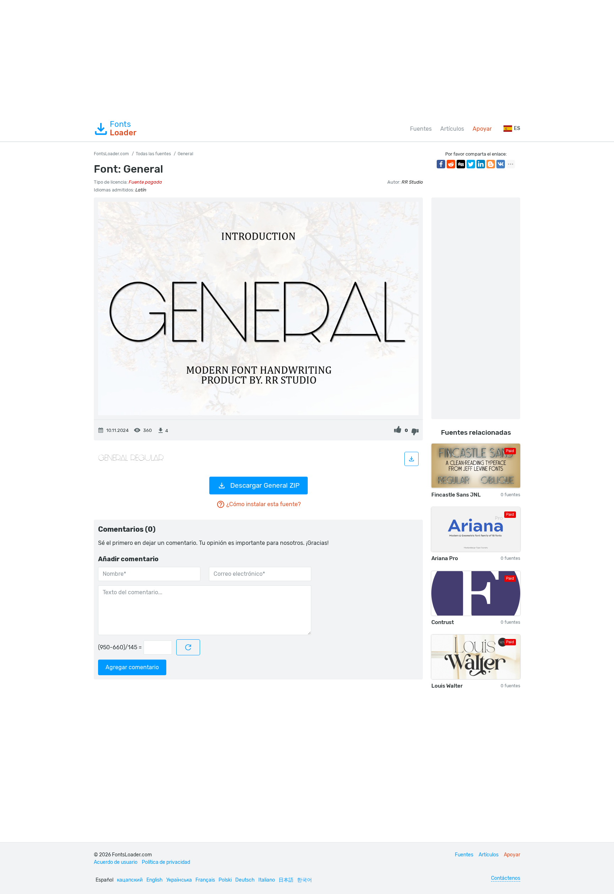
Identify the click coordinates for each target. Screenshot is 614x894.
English (154, 880)
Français (205, 880)
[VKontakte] (500, 164)
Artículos (452, 128)
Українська (179, 880)
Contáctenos (505, 878)
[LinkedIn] (480, 164)
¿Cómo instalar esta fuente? (263, 504)
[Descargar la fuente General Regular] (411, 459)
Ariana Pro (444, 558)
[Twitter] (471, 164)
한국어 (304, 880)
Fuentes (421, 128)
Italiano (266, 880)
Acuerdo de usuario (116, 862)
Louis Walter (447, 686)
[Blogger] (490, 164)
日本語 (286, 880)
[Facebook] (441, 164)
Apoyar (482, 128)
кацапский (130, 880)
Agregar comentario (132, 667)
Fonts (123, 128)
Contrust (442, 622)
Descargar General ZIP (265, 485)
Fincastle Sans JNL (456, 495)
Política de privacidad (166, 862)
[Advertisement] (307, 58)
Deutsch (245, 880)
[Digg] (461, 164)
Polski (225, 880)
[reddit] (451, 164)
